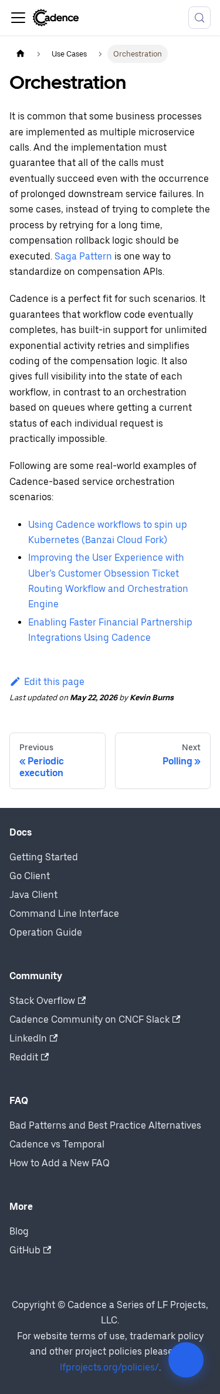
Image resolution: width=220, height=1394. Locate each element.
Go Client (29, 875)
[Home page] (20, 54)
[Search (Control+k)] (199, 17)
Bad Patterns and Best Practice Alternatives (105, 1125)
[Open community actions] (186, 1360)
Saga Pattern (83, 256)
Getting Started (43, 857)
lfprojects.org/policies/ (109, 1367)
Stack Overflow (42, 1000)
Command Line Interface (64, 913)
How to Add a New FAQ (59, 1163)
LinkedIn (28, 1038)
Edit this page (54, 681)
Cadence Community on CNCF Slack (89, 1019)
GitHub (24, 1250)
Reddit (23, 1057)
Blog (19, 1231)
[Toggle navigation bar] (18, 17)
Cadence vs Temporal (56, 1144)
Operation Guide (45, 932)
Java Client (33, 894)
